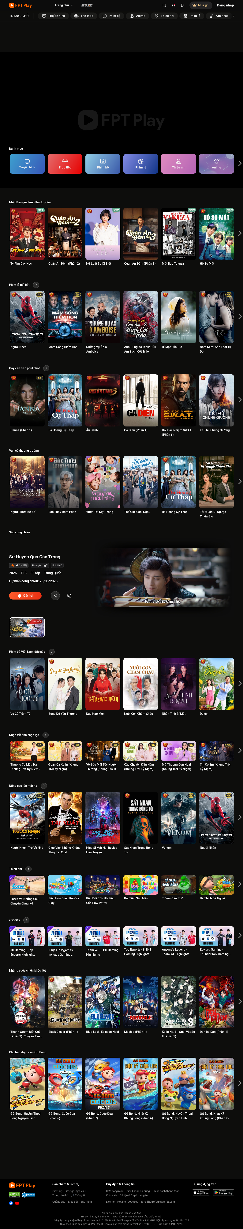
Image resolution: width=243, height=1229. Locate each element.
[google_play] (223, 1192)
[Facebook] (11, 1203)
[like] (55, 595)
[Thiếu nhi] (178, 164)
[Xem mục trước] (38, 16)
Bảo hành (86, 1201)
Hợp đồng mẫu (115, 1191)
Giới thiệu (57, 1191)
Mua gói (73, 1201)
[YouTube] (17, 1203)
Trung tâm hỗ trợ (62, 1195)
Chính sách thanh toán (166, 1191)
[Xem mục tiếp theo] (234, 16)
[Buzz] (87, 5)
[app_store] (201, 1192)
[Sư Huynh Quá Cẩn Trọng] (27, 627)
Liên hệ (110, 1201)
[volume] (69, 596)
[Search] (164, 5)
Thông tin (80, 1195)
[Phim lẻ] (140, 164)
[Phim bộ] (102, 164)
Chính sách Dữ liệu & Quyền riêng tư (127, 1195)
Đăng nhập (225, 5)
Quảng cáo (58, 1201)
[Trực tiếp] (65, 164)
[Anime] (216, 164)
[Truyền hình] (27, 164)
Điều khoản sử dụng (138, 1191)
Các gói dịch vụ (75, 1191)
